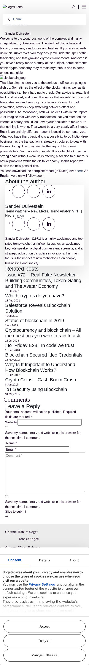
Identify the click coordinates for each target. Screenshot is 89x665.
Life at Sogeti (28, 532)
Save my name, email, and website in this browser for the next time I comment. (43, 435)
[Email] (18, 191)
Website (11, 422)
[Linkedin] (48, 191)
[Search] (75, 7)
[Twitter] (33, 191)
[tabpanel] (44, 225)
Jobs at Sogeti (29, 539)
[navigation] (84, 6)
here (79, 171)
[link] (13, 6)
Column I (12, 532)
